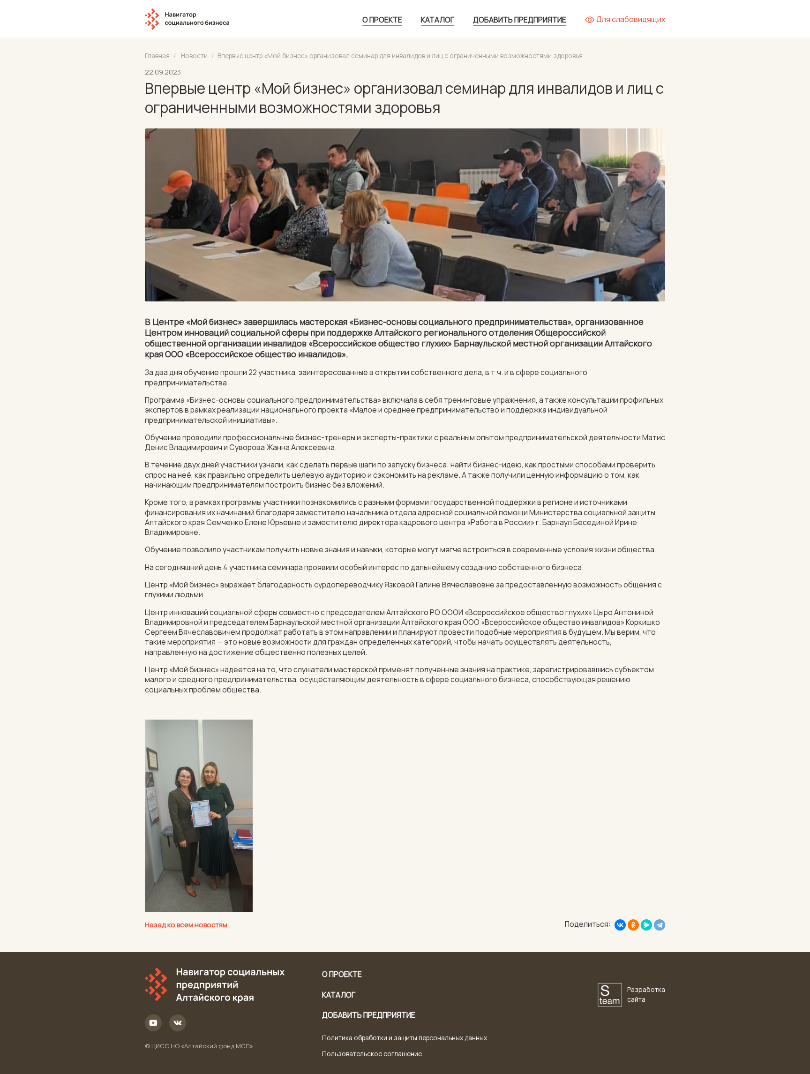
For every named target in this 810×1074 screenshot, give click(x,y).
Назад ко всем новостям (186, 925)
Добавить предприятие (519, 20)
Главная (157, 55)
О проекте (382, 20)
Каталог (437, 20)
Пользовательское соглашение (372, 1053)
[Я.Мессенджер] (646, 925)
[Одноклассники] (633, 925)
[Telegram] (659, 925)
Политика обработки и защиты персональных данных (404, 1037)
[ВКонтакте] (620, 925)
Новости (194, 55)
